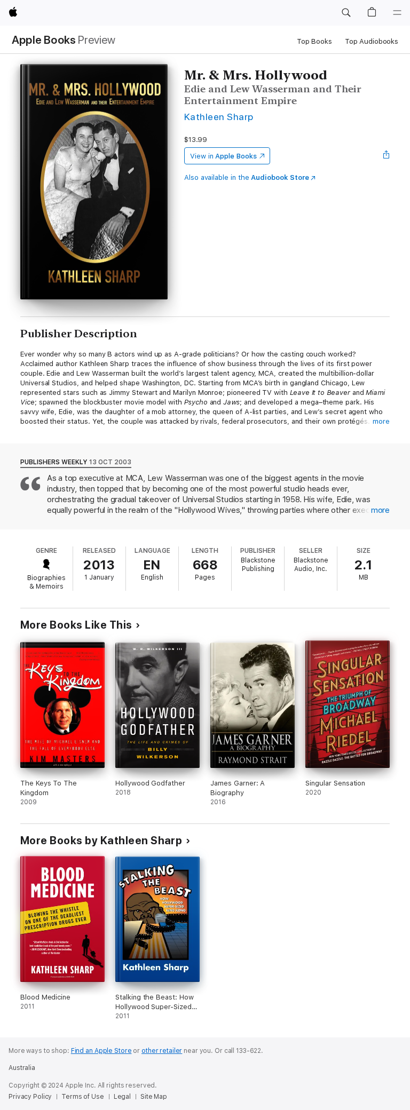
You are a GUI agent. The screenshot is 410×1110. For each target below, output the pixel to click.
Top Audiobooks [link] (371, 41)
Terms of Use (82, 1096)
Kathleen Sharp (219, 116)
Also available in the (246, 177)
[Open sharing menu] (386, 155)
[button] (346, 13)
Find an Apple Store (101, 1050)
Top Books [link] (314, 41)
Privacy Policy (30, 1096)
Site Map (153, 1096)
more (381, 421)
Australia (22, 1068)
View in (223, 156)
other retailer (161, 1050)
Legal (122, 1096)
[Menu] (397, 13)
